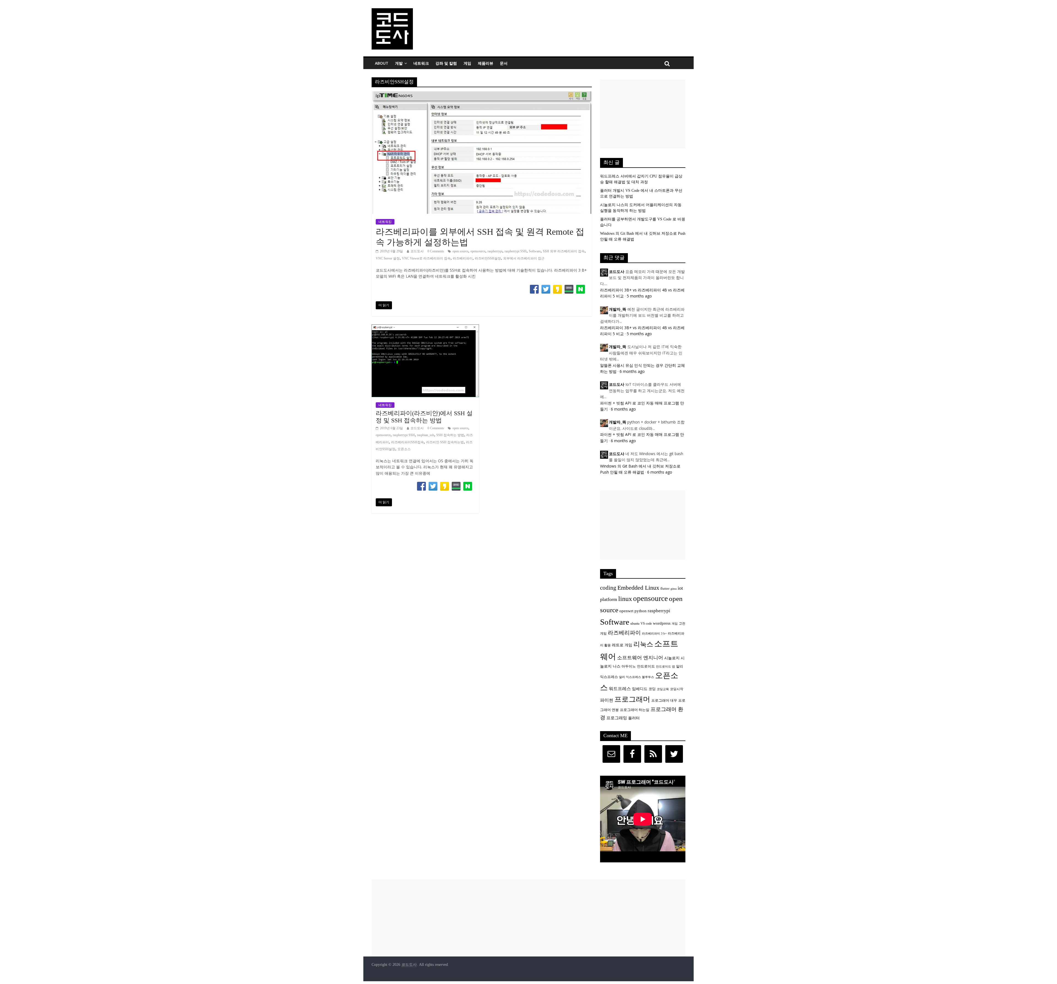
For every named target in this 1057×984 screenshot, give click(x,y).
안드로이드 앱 (665, 666)
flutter (664, 589)
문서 (504, 63)
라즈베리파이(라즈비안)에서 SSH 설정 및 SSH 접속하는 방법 (424, 417)
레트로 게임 (622, 645)
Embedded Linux (638, 587)
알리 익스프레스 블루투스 (636, 677)
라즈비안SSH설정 (488, 258)
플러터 (634, 718)
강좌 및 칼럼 (446, 63)
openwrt (626, 610)
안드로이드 (646, 666)
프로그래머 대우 (664, 701)
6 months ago (632, 371)
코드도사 (417, 251)
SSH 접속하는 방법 (450, 435)
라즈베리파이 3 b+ (654, 633)
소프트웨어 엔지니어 (640, 657)
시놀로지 (672, 658)
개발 (399, 63)
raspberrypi (494, 251)
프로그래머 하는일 (634, 710)
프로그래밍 (616, 717)
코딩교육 (663, 689)
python (640, 610)
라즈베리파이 (463, 258)
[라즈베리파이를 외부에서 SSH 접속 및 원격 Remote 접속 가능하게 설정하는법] (482, 94)
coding (608, 588)
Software (535, 251)
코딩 (652, 689)
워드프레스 (620, 688)
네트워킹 (385, 222)
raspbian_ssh (425, 435)
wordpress (662, 623)
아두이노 (629, 666)
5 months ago (639, 296)
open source (460, 251)
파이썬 (606, 700)
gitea (674, 588)
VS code (646, 623)
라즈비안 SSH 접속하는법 (445, 442)
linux (625, 598)
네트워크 (421, 63)
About (381, 63)
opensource (477, 251)
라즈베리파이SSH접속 (407, 442)
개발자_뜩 (617, 309)
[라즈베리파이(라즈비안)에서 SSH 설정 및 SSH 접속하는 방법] (425, 328)
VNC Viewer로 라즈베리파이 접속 (426, 258)
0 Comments (435, 251)
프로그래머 (632, 699)
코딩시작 (676, 689)
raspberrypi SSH (516, 251)
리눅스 (643, 644)
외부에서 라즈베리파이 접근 (523, 258)
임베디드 (639, 689)
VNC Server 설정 (388, 258)
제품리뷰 (485, 63)
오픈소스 (404, 449)
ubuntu (634, 623)
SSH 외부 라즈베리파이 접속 (564, 251)
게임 (467, 63)
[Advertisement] (642, 114)
